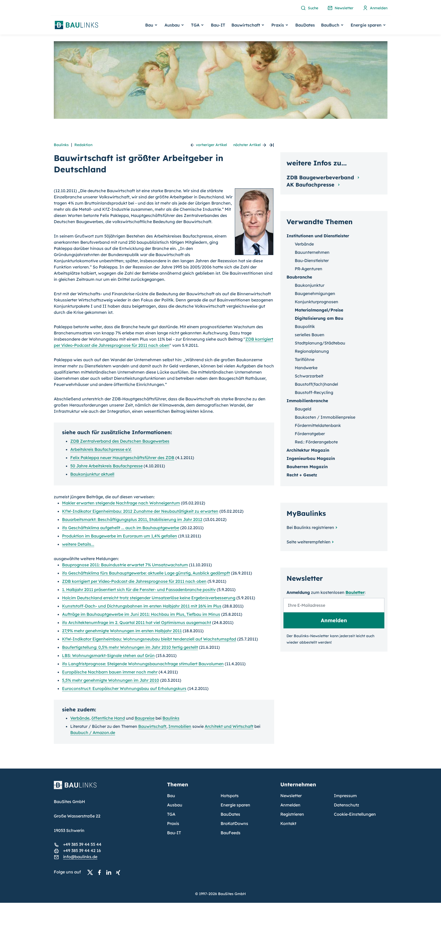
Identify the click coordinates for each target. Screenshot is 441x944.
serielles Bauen (309, 334)
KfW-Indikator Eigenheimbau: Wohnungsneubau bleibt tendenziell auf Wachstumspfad (149, 639)
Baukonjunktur (309, 285)
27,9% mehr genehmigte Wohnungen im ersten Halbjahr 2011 (122, 630)
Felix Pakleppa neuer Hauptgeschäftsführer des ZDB (122, 457)
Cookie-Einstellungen (355, 814)
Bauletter (355, 592)
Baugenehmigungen (315, 293)
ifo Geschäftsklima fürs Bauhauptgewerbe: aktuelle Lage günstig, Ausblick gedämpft (146, 573)
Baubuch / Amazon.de (92, 732)
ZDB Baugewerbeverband (321, 177)
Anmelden (290, 804)
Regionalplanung (312, 351)
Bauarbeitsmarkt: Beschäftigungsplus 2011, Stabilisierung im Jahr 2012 (132, 519)
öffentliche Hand (108, 718)
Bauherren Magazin (307, 466)
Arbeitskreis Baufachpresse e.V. (101, 449)
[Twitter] (91, 872)
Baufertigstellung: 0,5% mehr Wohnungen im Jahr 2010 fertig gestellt (130, 647)
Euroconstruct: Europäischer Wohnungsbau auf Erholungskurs (124, 688)
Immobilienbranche (307, 400)
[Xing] (119, 872)
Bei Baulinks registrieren (310, 527)
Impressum (345, 795)
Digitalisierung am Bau (319, 318)
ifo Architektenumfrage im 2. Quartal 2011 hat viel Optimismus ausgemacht (136, 622)
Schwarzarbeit (309, 375)
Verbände (79, 718)
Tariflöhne (304, 359)
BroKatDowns (234, 823)
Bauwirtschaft (152, 726)
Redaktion (83, 144)
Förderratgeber (310, 433)
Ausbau (174, 804)
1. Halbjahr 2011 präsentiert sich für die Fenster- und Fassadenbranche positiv (139, 589)
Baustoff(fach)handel (316, 384)
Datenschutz (346, 804)
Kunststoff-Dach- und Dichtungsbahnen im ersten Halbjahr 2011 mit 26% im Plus (141, 606)
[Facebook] (101, 872)
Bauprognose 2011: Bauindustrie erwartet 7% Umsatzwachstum (125, 564)
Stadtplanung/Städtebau (320, 342)
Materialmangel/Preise (319, 310)
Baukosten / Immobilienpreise (325, 417)
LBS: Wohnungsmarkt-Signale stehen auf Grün (108, 655)
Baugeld (303, 408)
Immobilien (179, 726)
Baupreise (144, 718)
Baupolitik (305, 326)
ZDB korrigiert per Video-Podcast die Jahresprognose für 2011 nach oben (134, 581)
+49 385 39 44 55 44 (82, 844)
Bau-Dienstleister (312, 260)
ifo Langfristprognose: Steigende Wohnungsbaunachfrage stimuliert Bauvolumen (143, 663)
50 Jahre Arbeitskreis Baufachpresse (106, 465)
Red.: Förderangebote (316, 441)
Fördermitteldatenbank (318, 425)
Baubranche (299, 277)
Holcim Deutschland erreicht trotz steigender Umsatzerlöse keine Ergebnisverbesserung (148, 597)
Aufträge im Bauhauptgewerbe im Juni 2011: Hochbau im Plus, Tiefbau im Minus (141, 614)
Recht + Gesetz (302, 474)
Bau (171, 795)
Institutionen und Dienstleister (318, 235)
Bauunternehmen (312, 252)
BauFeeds (230, 832)
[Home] (107, 788)
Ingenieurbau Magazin (311, 458)
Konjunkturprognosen (316, 301)
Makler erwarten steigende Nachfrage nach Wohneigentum (121, 502)
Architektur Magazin (308, 450)
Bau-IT (218, 25)
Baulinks (61, 144)
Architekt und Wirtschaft (229, 726)
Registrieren (292, 814)
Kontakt (288, 823)
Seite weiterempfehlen (309, 541)
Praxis (173, 823)
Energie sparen (235, 804)
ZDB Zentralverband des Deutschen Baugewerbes (119, 441)
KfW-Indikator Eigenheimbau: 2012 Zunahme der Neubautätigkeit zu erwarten (140, 511)
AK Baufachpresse (311, 184)
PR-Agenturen (308, 268)
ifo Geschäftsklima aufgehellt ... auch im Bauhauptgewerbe (120, 527)
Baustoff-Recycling (314, 392)
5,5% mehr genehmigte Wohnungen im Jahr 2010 (110, 680)
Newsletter (291, 795)
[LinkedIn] (110, 872)
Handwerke (306, 367)
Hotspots (230, 795)
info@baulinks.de (80, 856)
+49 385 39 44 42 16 (82, 850)
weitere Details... (78, 544)
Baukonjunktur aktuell (92, 474)
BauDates (305, 25)
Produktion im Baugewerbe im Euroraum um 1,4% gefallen (119, 535)
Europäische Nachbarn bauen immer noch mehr (110, 672)
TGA (171, 814)
